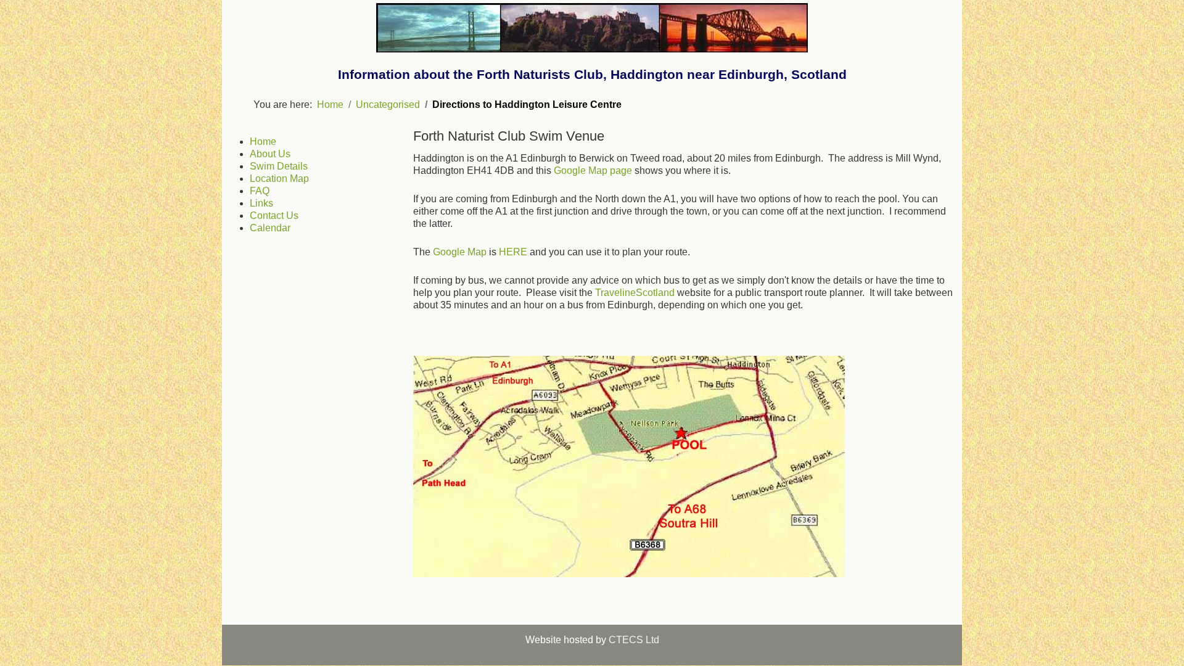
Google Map (460, 252)
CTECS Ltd (634, 640)
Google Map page (593, 170)
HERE (513, 252)
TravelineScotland (635, 292)
